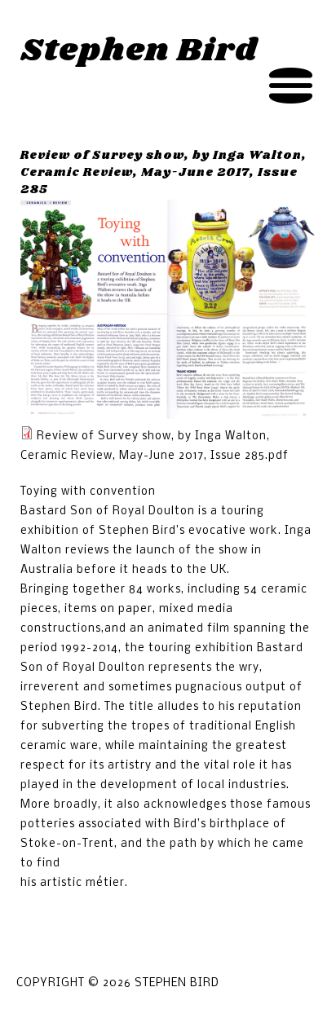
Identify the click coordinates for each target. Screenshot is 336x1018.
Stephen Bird (139, 50)
